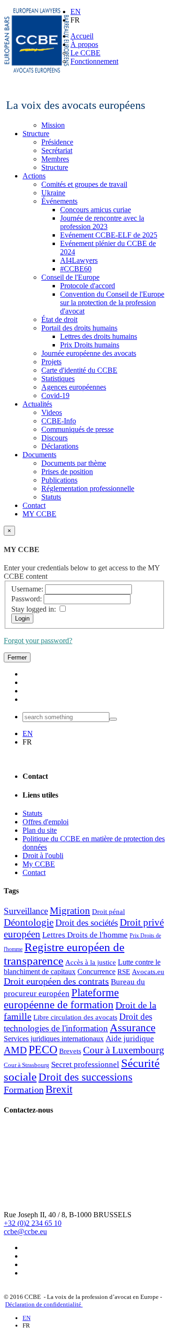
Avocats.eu (148, 971)
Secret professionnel (85, 1064)
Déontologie (29, 922)
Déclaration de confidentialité (44, 1304)
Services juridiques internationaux (54, 1039)
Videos (51, 412)
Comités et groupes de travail (84, 184)
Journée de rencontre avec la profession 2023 (102, 222)
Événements (59, 201)
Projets (51, 362)
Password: (26, 599)
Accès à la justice (90, 962)
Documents (39, 455)
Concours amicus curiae (95, 210)
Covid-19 (55, 395)
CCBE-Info (58, 421)
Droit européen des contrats (56, 981)
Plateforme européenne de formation (61, 999)
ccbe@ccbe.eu (25, 1232)
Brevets (70, 1051)
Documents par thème (73, 463)
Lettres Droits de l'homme (85, 934)
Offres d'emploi (46, 822)
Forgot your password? (38, 641)
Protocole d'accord (87, 286)
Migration (70, 910)
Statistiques (58, 379)
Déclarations (59, 446)
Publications (59, 480)
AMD (15, 1050)
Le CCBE (85, 53)
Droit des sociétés (86, 923)
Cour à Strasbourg (26, 1064)
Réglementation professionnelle (87, 488)
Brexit (59, 1089)
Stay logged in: (33, 609)
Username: (27, 589)
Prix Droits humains (89, 345)
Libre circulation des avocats (75, 1017)
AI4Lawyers (79, 260)
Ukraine (53, 193)
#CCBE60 (76, 269)
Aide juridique (130, 1038)
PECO (43, 1050)
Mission (53, 125)
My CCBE (39, 864)
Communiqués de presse (77, 429)
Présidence (57, 142)
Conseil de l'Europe (70, 277)
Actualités (37, 404)
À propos (84, 44)
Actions (34, 176)
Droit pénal (108, 911)
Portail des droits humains (79, 328)
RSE (123, 971)
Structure (36, 134)
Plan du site (40, 830)
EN (75, 11)
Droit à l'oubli (43, 856)
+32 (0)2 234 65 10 (32, 1223)
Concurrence (96, 971)
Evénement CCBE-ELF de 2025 (108, 235)
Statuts (51, 497)
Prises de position (67, 472)
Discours (54, 438)
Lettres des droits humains (98, 336)
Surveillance (26, 911)
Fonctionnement (94, 61)
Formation (24, 1089)
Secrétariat (56, 150)
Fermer (17, 657)
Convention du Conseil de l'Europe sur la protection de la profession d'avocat (112, 302)
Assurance (132, 1028)
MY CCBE (39, 514)
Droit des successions (85, 1077)
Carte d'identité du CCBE (79, 370)
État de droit (59, 319)
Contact (34, 505)
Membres (55, 159)
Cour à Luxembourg (123, 1050)
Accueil (81, 36)
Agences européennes (73, 387)
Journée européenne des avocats (88, 353)
